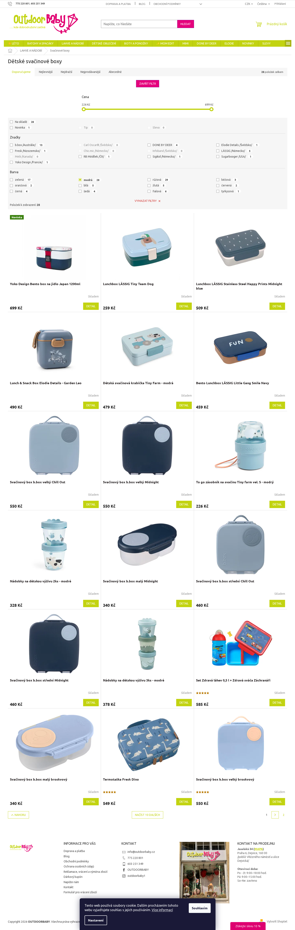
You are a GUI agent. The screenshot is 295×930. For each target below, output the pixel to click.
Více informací (162, 910)
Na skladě (24, 121)
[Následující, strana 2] (275, 815)
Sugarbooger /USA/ (236, 156)
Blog (142, 3)
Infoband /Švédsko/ (167, 150)
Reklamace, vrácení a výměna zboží (85, 871)
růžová (160, 179)
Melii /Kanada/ (26, 156)
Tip (88, 127)
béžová (228, 179)
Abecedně (115, 72)
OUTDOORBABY (138, 869)
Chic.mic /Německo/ (99, 150)
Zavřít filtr (147, 83)
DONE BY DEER (165, 145)
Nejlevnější (46, 72)
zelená (23, 179)
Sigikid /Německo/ (167, 156)
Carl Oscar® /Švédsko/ (101, 145)
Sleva (158, 127)
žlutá (158, 185)
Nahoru (20, 814)
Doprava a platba (118, 3)
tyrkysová (230, 191)
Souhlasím (200, 908)
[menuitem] (13, 43)
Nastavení (96, 920)
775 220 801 (135, 858)
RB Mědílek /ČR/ (96, 156)
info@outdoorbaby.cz (141, 851)
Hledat (185, 24)
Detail (90, 306)
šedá (89, 191)
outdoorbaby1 (136, 875)
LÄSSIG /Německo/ (235, 150)
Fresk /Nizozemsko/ (30, 150)
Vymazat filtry (146, 200)
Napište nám (71, 882)
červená (229, 185)
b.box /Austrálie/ (29, 145)
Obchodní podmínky (167, 3)
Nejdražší (66, 72)
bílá (89, 185)
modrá (91, 180)
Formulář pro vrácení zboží (80, 892)
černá (21, 191)
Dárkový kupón (73, 876)
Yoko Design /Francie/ (31, 162)
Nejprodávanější (90, 72)
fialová (160, 191)
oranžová (23, 185)
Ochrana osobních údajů (79, 866)
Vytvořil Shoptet (277, 921)
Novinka (22, 127)
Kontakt (68, 887)
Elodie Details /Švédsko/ (239, 145)
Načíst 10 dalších (147, 814)
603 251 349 (135, 863)
